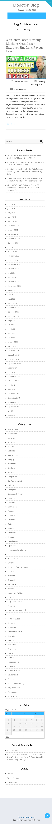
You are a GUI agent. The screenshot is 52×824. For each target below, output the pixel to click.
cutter (10, 524)
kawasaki (11, 580)
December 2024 (14, 264)
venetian (11, 679)
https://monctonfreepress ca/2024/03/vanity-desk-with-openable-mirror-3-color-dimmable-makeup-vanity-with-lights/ (25, 757)
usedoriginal (13, 675)
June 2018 (11, 385)
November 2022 (14, 307)
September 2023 (14, 286)
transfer (11, 657)
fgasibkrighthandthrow (17, 550)
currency (11, 520)
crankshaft (12, 515)
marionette (12, 584)
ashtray (11, 446)
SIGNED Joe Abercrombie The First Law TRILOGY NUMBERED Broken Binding (25, 163)
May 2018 (11, 389)
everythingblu (13, 541)
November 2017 (14, 402)
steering (11, 640)
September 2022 (14, 316)
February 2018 (13, 394)
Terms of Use (12, 782)
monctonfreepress (14, 750)
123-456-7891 (30, 10)
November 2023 (14, 282)
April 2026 (12, 217)
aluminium (12, 442)
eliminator (12, 533)
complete (11, 498)
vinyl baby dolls (14, 688)
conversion (12, 507)
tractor (10, 653)
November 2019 (14, 376)
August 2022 (12, 320)
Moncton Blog (26, 5)
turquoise (12, 666)
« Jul (7, 736)
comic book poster (15, 494)
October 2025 (13, 243)
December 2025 (14, 234)
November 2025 (14, 238)
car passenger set (15, 481)
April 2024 (12, 277)
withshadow (12, 696)
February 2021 (13, 350)
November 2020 (14, 355)
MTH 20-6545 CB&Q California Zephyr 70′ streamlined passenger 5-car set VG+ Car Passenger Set (23, 187)
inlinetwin (11, 576)
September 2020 (14, 363)
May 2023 (11, 299)
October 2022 (13, 312)
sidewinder (12, 627)
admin (25, 81)
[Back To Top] (47, 815)
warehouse (12, 692)
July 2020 (11, 372)
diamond (11, 528)
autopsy (11, 459)
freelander (12, 554)
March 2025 (12, 251)
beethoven (12, 468)
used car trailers (14, 670)
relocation (12, 614)
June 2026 (11, 208)
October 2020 (13, 359)
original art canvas (15, 601)
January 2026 (13, 230)
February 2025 (13, 256)
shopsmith (12, 623)
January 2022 (13, 342)
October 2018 (13, 381)
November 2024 (14, 269)
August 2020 (12, 368)
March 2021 (12, 346)
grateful (11, 563)
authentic (11, 451)
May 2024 (11, 273)
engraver (11, 537)
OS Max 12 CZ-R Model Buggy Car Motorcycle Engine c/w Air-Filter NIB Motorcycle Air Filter (24, 179)
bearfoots (12, 464)
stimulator (12, 644)
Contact (10, 773)
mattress (11, 588)
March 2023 (12, 303)
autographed (13, 455)
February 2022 (13, 338)
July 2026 (11, 204)
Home (19, 29)
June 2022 (11, 329)
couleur (11, 511)
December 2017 (14, 398)
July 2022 (11, 325)
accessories (12, 433)
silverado (11, 636)
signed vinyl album (15, 632)
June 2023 (11, 294)
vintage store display (16, 683)
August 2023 (12, 290)
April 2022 (12, 333)
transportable (13, 662)
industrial (11, 571)
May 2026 (11, 213)
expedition (12, 545)
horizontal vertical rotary (18, 567)
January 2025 (13, 260)
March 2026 (12, 221)
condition (11, 502)
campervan (12, 477)
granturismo (13, 558)
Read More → (12, 124)
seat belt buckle (14, 619)
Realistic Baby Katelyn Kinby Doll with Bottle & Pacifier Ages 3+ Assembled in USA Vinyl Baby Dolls (25, 171)
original (11, 597)
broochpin (12, 472)
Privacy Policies (13, 778)
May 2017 (11, 415)
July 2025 (11, 247)
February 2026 (13, 226)
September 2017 (14, 406)
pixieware (11, 606)
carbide (11, 485)
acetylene (11, 438)
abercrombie (13, 429)
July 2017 (11, 411)
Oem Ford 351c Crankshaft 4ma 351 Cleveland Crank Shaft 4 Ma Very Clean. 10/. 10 (25, 156)
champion (12, 489)
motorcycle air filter (15, 593)
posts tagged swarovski (17, 610)
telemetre (12, 649)
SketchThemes (34, 820)
